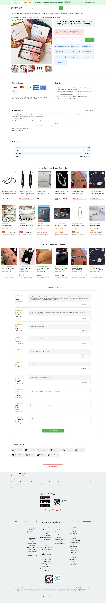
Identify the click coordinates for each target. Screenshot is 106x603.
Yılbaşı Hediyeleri (73, 546)
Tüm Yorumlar (53, 431)
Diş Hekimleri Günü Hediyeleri (73, 563)
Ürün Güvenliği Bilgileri (89, 110)
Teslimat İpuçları (32, 549)
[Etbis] (49, 579)
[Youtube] (57, 510)
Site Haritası (32, 545)
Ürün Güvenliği (46, 535)
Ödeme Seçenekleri (60, 543)
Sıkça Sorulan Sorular (59, 532)
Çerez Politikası (46, 566)
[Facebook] (45, 510)
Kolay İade (59, 537)
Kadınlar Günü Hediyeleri (73, 534)
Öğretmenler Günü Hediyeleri (73, 543)
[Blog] (60, 510)
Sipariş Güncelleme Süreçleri (32, 552)
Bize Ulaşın (60, 530)
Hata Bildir (54, 466)
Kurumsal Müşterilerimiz (46, 537)
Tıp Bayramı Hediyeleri (73, 550)
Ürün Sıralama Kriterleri (32, 547)
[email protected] (24, 475)
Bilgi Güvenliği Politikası (46, 569)
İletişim (60, 528)
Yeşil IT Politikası (46, 571)
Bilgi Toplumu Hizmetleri (46, 547)
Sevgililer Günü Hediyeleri (73, 530)
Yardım (80, 2)
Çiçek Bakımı (32, 530)
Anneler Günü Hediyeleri (73, 537)
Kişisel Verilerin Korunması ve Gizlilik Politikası (46, 554)
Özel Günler (32, 536)
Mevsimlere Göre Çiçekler (32, 538)
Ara (61, 8)
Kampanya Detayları (46, 541)
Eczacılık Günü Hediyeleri (73, 560)
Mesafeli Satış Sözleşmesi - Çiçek (46, 558)
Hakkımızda (46, 530)
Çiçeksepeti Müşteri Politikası (46, 532)
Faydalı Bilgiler (32, 528)
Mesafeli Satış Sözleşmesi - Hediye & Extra (46, 563)
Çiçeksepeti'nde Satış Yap (89, 2)
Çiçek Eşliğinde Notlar (32, 532)
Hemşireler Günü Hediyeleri (73, 556)
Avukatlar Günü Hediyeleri (73, 553)
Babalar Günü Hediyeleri (74, 540)
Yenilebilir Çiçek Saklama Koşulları (32, 542)
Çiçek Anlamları (32, 534)
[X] (49, 510)
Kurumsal (46, 528)
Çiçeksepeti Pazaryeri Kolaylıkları (60, 540)
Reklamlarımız (46, 539)
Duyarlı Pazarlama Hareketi (46, 544)
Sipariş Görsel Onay (32, 555)
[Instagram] (53, 510)
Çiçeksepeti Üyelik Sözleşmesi (46, 550)
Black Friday (74, 548)
